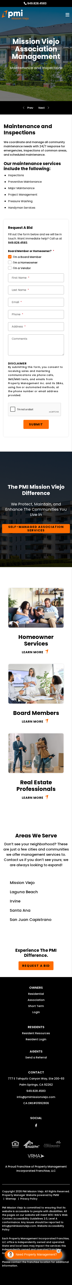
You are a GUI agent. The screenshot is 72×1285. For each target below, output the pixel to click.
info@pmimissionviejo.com (36, 1097)
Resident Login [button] (36, 1039)
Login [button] (36, 1012)
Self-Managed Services (41, 108)
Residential (36, 994)
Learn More (32, 652)
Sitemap (11, 1198)
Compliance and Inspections (30, 108)
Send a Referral (36, 1057)
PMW (56, 1195)
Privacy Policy (28, 1198)
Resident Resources (36, 1033)
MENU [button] (67, 15)
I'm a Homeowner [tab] (25, 263)
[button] (36, 1125)
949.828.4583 (36, 3)
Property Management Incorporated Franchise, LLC (41, 1169)
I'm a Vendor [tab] (22, 268)
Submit (36, 424)
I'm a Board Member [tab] (27, 257)
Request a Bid (36, 965)
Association (36, 1000)
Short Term (36, 1006)
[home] (15, 15)
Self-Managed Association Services (36, 528)
